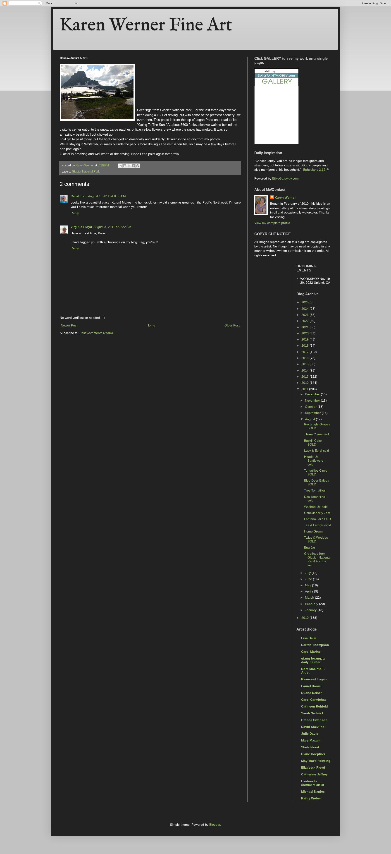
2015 (305, 364)
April (308, 591)
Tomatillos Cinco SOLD (315, 472)
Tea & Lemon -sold (317, 525)
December (313, 394)
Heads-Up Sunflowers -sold (314, 460)
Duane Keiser (311, 693)
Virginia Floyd (81, 227)
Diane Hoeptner (313, 754)
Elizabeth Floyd (313, 767)
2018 (305, 345)
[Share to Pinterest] (137, 165)
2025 (305, 302)
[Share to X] (129, 165)
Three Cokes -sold (317, 434)
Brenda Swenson (314, 720)
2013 (305, 376)
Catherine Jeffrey (314, 774)
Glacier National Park (86, 171)
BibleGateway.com (285, 178)
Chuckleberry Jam (317, 513)
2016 (305, 358)
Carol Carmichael (314, 699)
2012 (305, 382)
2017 (305, 352)
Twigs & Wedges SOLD (316, 539)
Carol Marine (311, 651)
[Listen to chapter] (327, 169)
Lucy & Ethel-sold (316, 450)
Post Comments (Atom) (96, 333)
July (308, 573)
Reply (75, 213)
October (311, 406)
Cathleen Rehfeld (314, 706)
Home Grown (313, 531)
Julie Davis (309, 733)
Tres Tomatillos (315, 490)
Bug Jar (309, 547)
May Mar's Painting (315, 761)
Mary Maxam (310, 740)
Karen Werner (285, 197)
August (310, 419)
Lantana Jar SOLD (317, 519)
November (313, 400)
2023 (305, 315)
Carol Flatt (79, 196)
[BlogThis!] (124, 165)
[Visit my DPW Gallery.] (276, 84)
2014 (305, 370)
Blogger (214, 824)
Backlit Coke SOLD (313, 442)
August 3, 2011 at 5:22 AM (112, 227)
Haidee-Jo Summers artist (312, 783)
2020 (305, 333)
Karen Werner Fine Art (146, 25)
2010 (305, 617)
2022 (305, 321)
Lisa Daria (309, 638)
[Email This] (120, 165)
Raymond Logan (314, 679)
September (313, 413)
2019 (305, 339)
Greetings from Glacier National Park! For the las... (317, 559)
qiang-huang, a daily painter (313, 660)
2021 (305, 327)
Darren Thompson (315, 645)
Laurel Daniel (311, 686)
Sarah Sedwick (312, 713)
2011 (305, 389)
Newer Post (69, 325)
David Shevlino (312, 727)
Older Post (232, 325)
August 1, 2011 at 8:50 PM (107, 196)
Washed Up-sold (316, 507)
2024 (305, 308)
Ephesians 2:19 (314, 169)
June (309, 579)
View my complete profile (272, 223)
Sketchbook (310, 747)
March (310, 597)
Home (151, 325)
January (311, 610)
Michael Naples (313, 791)
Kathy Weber (311, 798)
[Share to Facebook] (133, 165)
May (308, 585)
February (312, 604)
